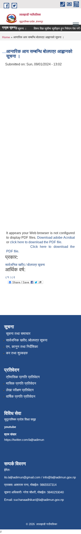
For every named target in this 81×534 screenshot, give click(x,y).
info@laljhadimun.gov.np (59, 477)
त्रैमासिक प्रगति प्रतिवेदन (23, 377)
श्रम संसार (10, 434)
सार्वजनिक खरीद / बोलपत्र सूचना (25, 264)
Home (6, 37)
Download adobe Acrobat (56, 237)
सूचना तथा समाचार (18, 334)
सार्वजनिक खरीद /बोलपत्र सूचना (26, 340)
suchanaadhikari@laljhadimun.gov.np (39, 499)
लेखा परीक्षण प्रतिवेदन (20, 390)
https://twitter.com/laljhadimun (24, 439)
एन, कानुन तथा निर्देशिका (22, 347)
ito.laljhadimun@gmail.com (22, 477)
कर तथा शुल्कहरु (17, 353)
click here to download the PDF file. (36, 242)
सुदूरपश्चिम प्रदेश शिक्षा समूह (20, 419)
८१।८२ (10, 277)
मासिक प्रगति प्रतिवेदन (21, 383)
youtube (10, 427)
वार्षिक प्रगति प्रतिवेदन (20, 396)
